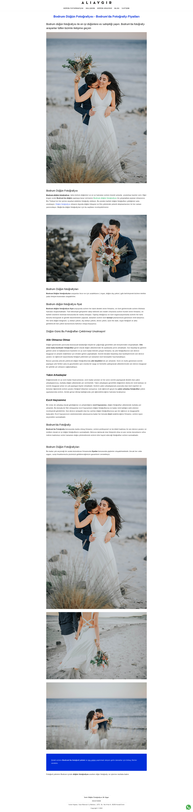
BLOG (116, 8)
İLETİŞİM (125, 8)
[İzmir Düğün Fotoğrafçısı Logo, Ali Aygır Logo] (96, 5)
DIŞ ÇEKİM (90, 8)
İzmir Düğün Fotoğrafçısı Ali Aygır (96, 797)
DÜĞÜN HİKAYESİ (104, 8)
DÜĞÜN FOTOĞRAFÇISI (73, 8)
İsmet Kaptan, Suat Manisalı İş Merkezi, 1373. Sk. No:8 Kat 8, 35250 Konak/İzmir (97, 804)
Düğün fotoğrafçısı (63, 204)
